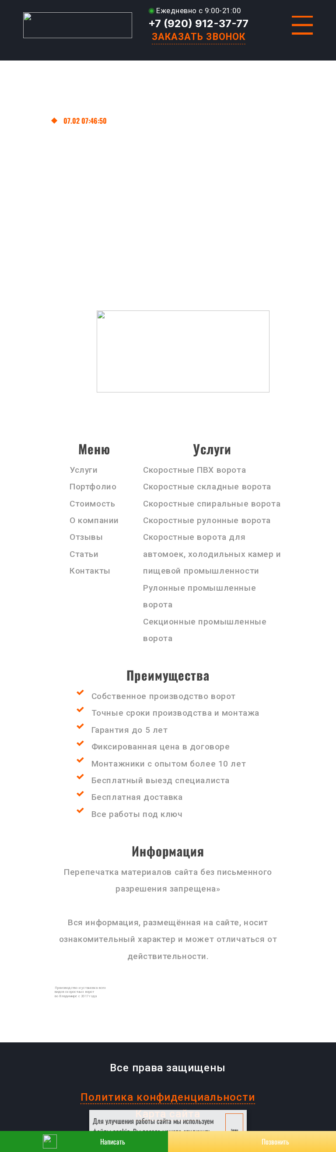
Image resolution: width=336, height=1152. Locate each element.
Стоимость (92, 504)
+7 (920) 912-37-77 (198, 23)
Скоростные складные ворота (208, 486)
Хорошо (234, 1130)
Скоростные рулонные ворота (207, 520)
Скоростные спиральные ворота (211, 504)
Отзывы (86, 537)
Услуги (84, 470)
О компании (94, 520)
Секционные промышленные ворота (204, 630)
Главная (34, 121)
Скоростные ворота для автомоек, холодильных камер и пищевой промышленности (212, 554)
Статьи (84, 554)
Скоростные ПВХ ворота (194, 470)
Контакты (90, 571)
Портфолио (93, 486)
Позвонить (275, 1141)
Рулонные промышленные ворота (199, 596)
